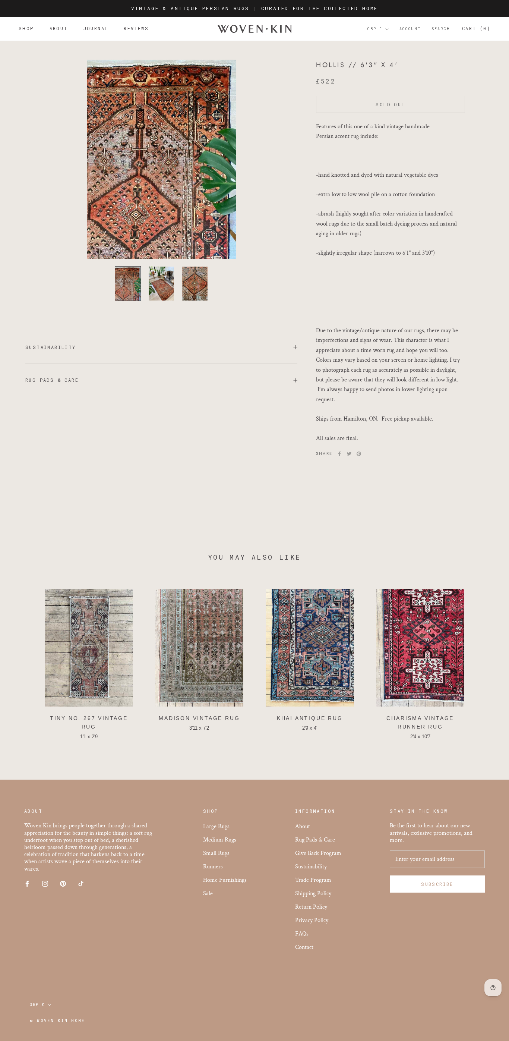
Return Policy (311, 907)
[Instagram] (45, 883)
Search (440, 29)
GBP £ (374, 29)
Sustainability (50, 347)
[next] (485, 660)
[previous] (23, 660)
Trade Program (313, 880)
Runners (213, 867)
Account (410, 29)
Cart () (476, 29)
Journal (95, 29)
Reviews (136, 29)
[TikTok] (81, 883)
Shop (26, 29)
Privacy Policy (311, 920)
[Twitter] (349, 454)
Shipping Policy (313, 893)
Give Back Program (318, 853)
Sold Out (390, 105)
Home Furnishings (225, 880)
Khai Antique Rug (310, 718)
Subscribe (437, 884)
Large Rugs (216, 826)
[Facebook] (339, 454)
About (59, 29)
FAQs (302, 934)
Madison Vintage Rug (199, 718)
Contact (304, 947)
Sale (208, 893)
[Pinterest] (359, 454)
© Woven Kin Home (57, 1020)
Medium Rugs (219, 840)
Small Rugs (216, 853)
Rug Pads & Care (52, 380)
